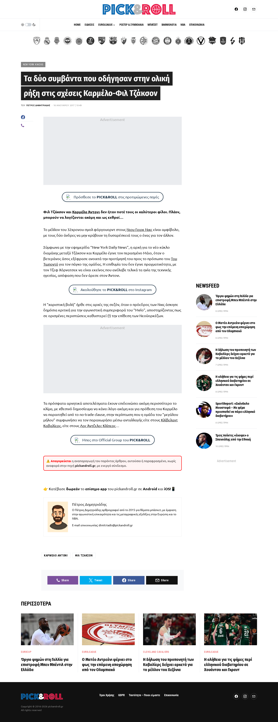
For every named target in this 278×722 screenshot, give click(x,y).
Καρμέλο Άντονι (86, 211)
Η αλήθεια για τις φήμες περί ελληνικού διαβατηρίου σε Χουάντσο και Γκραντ (234, 381)
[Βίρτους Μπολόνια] (201, 41)
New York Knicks (33, 64)
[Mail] (254, 9)
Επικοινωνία (171, 695)
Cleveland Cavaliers (156, 652)
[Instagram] (245, 9)
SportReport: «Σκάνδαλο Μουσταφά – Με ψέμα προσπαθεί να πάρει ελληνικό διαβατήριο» (235, 410)
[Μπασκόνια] (212, 41)
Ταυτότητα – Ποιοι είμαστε (144, 695)
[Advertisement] (112, 150)
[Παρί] (189, 41)
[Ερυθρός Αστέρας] (124, 41)
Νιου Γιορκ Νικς (139, 229)
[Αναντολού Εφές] (223, 41)
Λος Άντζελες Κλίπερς (98, 425)
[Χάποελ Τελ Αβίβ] (90, 41)
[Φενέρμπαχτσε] (67, 41)
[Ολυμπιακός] (36, 41)
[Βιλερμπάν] (233, 41)
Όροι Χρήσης (107, 695)
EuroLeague (89, 652)
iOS (167, 488)
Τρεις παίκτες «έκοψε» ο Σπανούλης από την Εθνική (233, 437)
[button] (28, 24)
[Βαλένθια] (57, 41)
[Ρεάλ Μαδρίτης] (47, 41)
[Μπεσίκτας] (242, 41)
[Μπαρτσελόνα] (113, 41)
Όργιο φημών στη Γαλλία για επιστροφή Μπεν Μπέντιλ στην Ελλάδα (236, 300)
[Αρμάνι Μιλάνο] (167, 41)
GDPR (121, 695)
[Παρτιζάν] (178, 41)
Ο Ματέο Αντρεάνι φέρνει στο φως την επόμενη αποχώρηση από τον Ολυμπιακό (235, 327)
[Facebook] (236, 9)
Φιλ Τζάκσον (84, 555)
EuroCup (26, 652)
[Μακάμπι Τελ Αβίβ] (144, 41)
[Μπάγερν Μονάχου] (156, 41)
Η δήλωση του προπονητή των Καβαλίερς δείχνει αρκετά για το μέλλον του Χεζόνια (236, 354)
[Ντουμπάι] (133, 41)
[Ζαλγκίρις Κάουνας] (101, 41)
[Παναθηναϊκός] (79, 41)
